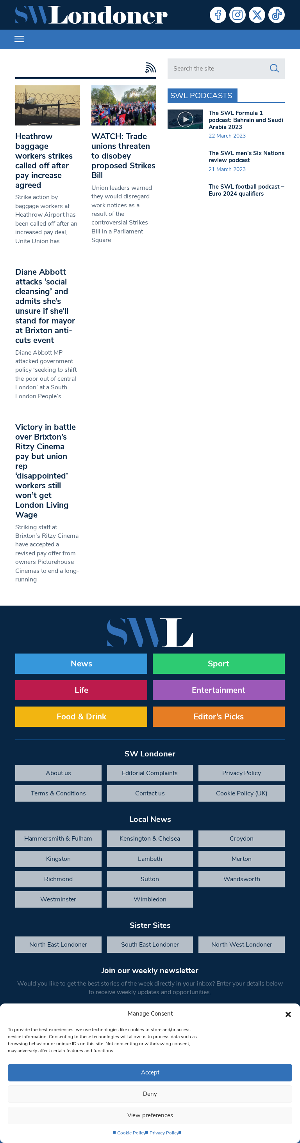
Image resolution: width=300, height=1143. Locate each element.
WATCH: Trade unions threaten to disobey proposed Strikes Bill (123, 156)
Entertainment (218, 690)
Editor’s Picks (218, 716)
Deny (150, 1094)
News (81, 663)
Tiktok (276, 15)
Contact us (150, 793)
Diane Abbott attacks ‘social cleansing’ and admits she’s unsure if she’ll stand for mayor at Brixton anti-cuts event (45, 306)
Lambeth (150, 859)
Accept (150, 1072)
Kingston (58, 859)
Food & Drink (81, 716)
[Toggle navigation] (19, 39)
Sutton (150, 879)
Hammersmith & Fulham (58, 838)
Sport (218, 663)
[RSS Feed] (148, 67)
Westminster (58, 899)
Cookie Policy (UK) (242, 793)
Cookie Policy (131, 1133)
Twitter (257, 15)
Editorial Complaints (150, 773)
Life (81, 690)
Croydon (242, 838)
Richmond (58, 879)
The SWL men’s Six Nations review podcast (246, 156)
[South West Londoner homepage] (91, 15)
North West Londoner (241, 944)
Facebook (218, 15)
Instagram (237, 15)
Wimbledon (150, 899)
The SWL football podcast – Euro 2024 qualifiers (246, 190)
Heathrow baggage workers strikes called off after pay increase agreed (44, 161)
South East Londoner (150, 944)
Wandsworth (241, 879)
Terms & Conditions (58, 793)
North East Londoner (58, 944)
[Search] (274, 68)
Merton (242, 859)
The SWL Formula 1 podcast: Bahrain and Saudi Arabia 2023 (246, 120)
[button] (288, 1014)
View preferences (150, 1115)
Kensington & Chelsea (150, 838)
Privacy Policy (164, 1133)
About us (58, 773)
